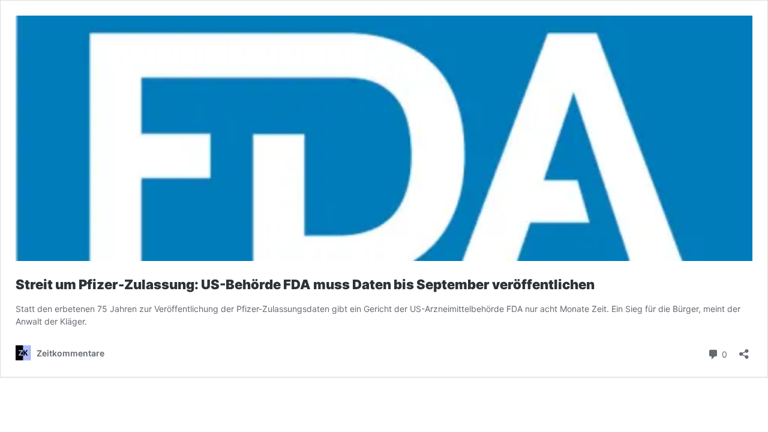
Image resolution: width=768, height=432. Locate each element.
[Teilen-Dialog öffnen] (744, 350)
